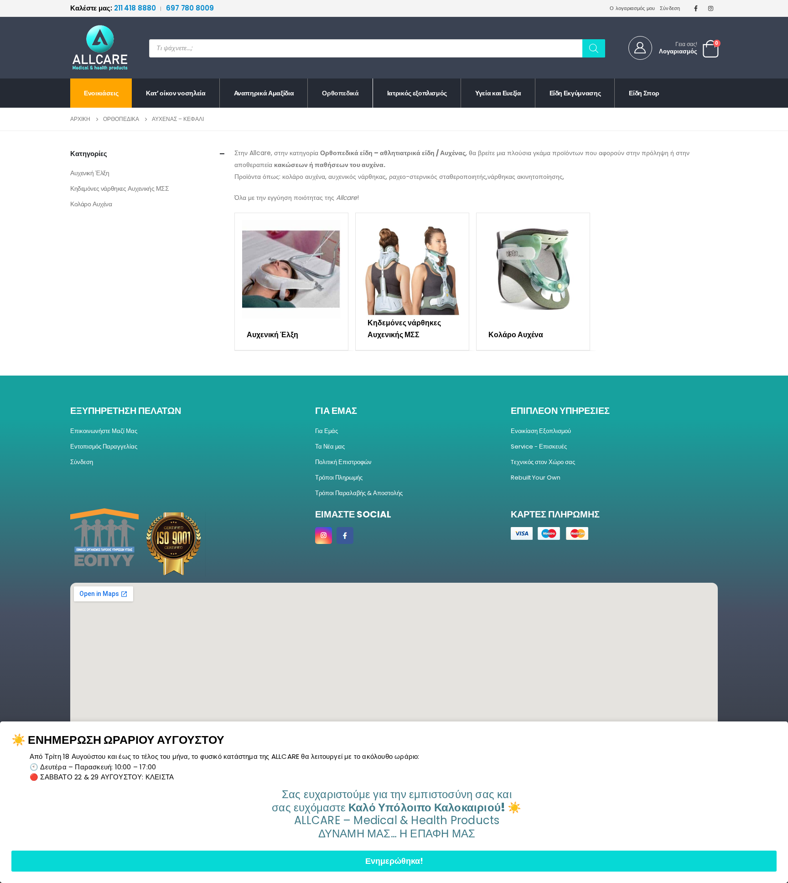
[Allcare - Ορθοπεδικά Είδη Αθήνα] (93, 48)
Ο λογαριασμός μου (632, 8)
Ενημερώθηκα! (394, 861)
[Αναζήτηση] (593, 48)
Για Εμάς (326, 431)
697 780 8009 (190, 8)
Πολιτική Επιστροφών (343, 462)
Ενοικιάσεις (101, 93)
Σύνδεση (670, 8)
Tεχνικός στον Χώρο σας (543, 462)
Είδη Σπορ (644, 93)
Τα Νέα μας (330, 446)
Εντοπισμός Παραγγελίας (103, 446)
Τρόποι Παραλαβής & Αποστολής (359, 493)
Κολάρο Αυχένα (91, 204)
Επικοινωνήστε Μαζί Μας (103, 431)
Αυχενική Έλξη (89, 173)
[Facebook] (696, 8)
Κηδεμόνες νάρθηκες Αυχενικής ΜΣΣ (119, 188)
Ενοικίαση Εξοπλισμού (541, 431)
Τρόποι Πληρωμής (339, 477)
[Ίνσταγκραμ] (711, 8)
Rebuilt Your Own (535, 477)
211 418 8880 (113, 8)
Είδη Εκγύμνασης (575, 93)
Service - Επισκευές (539, 446)
